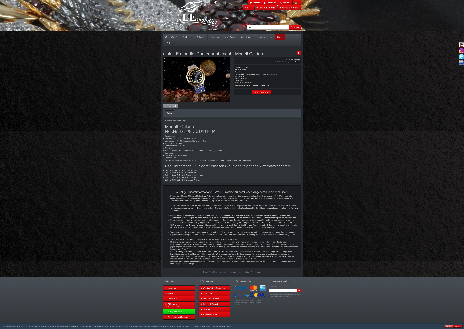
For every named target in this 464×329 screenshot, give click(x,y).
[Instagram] (461, 50)
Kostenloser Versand (210, 298)
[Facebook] (461, 62)
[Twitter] (461, 56)
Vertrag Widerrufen (174, 311)
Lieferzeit (206, 309)
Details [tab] (169, 113)
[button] (297, 2)
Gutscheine (207, 293)
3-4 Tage (245, 67)
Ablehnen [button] (449, 326)
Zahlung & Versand (210, 304)
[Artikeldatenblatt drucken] (299, 53)
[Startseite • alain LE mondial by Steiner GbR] (190, 15)
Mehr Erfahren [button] (226, 326)
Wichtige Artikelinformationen (213, 288)
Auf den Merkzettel (262, 92)
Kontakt (170, 293)
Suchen (296, 27)
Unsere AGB (172, 298)
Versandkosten (295, 62)
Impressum (171, 288)
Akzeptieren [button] (458, 326)
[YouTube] (461, 44)
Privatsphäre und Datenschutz (179, 317)
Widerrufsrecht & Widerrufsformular (173, 305)
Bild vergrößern (169, 106)
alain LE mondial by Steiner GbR (258, 86)
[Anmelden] (299, 290)
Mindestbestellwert (209, 314)
